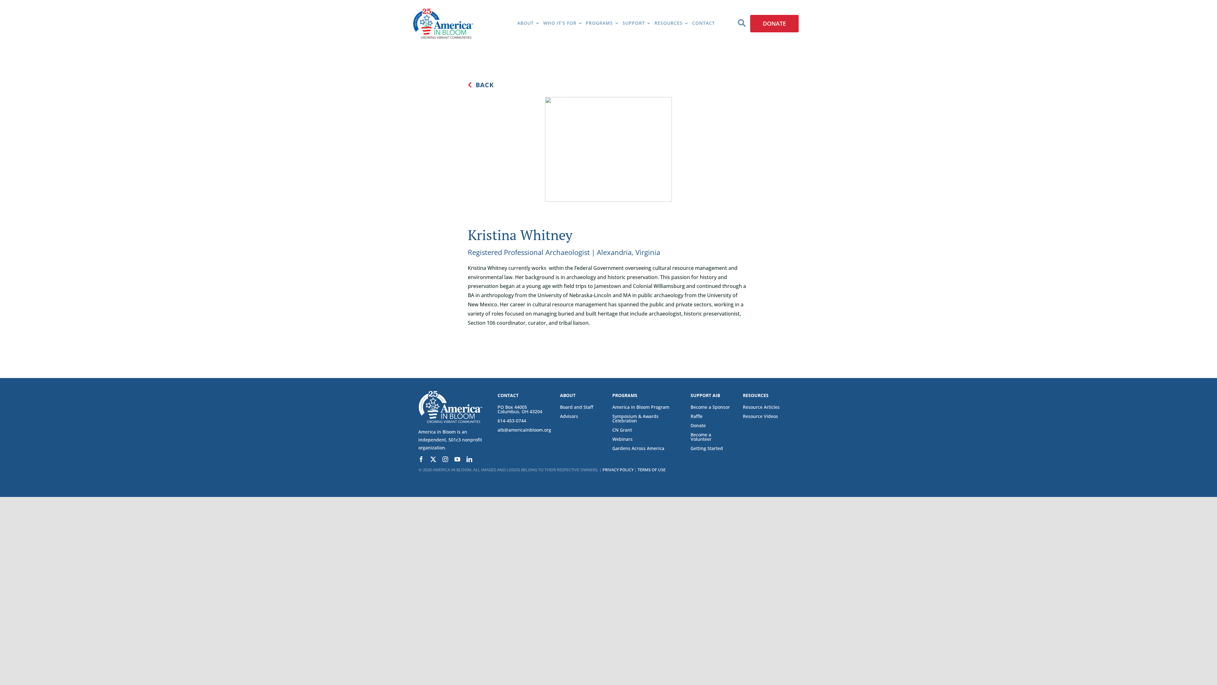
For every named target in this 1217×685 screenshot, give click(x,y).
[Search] (742, 23)
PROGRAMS (624, 395)
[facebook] (421, 459)
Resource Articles (761, 407)
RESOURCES (756, 395)
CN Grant (622, 430)
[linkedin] (469, 459)
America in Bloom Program (640, 407)
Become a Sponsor (710, 407)
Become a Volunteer (701, 437)
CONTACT (508, 395)
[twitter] (433, 459)
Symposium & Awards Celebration (635, 418)
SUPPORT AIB (705, 395)
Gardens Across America (638, 448)
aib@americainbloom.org (524, 430)
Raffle (697, 416)
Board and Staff (576, 407)
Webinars (622, 439)
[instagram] (445, 459)
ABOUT (568, 395)
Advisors (569, 416)
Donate (698, 425)
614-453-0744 (512, 421)
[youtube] (457, 459)
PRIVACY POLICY (618, 470)
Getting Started (707, 448)
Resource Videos (760, 416)
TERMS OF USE (652, 470)
